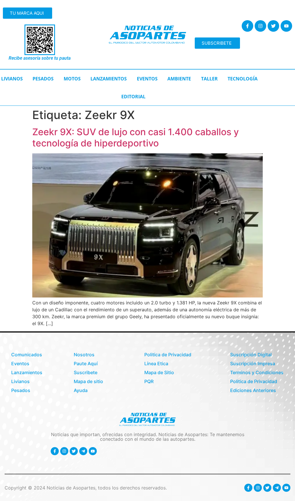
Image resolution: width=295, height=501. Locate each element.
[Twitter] (273, 26)
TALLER (209, 79)
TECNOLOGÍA (243, 79)
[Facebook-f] (247, 26)
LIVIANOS (12, 79)
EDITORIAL (133, 96)
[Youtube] (286, 26)
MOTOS (72, 79)
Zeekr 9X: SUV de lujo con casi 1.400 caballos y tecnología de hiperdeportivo (135, 137)
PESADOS (43, 79)
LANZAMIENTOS (108, 79)
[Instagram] (260, 26)
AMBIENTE (179, 79)
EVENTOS (147, 79)
